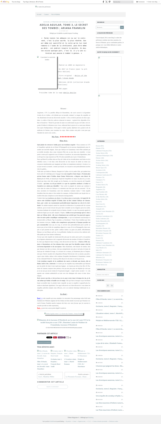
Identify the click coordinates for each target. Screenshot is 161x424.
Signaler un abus (82, 421)
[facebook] (103, 2)
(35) (99, 201)
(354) (103, 151)
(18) (103, 228)
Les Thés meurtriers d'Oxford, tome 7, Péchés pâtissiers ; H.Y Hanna (121, 410)
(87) (104, 175)
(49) (101, 192)
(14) (103, 255)
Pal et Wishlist (55, 14)
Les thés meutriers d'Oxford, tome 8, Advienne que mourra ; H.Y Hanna (122, 403)
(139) (102, 165)
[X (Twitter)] (106, 2)
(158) (104, 155)
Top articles (68, 421)
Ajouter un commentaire (52, 386)
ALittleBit (52, 421)
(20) (102, 218)
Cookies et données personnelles (100, 421)
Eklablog (90, 417)
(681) (100, 146)
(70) (102, 184)
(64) (100, 187)
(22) (104, 216)
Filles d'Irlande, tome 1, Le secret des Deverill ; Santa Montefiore (119, 299)
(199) (102, 153)
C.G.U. (89, 421)
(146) (102, 160)
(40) (101, 194)
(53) (100, 189)
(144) (99, 163)
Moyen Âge (73, 22)
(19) (102, 223)
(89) (102, 172)
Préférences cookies (113, 421)
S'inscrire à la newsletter (44, 342)
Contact (46, 14)
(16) (99, 238)
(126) (100, 170)
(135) (101, 167)
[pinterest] (109, 2)
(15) (101, 248)
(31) (100, 204)
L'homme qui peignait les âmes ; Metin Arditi (112, 366)
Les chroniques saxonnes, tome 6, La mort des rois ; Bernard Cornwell (121, 336)
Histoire (46, 22)
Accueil (39, 14)
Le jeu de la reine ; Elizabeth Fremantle (110, 343)
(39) (102, 197)
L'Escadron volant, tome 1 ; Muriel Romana (112, 313)
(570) (100, 148)
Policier (81, 22)
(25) (100, 209)
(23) (99, 214)
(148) (100, 158)
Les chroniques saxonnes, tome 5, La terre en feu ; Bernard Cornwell (121, 350)
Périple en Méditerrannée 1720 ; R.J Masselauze (113, 320)
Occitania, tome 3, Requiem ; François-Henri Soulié (115, 306)
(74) (100, 177)
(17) (99, 235)
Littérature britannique (59, 22)
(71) (100, 180)
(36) (101, 199)
